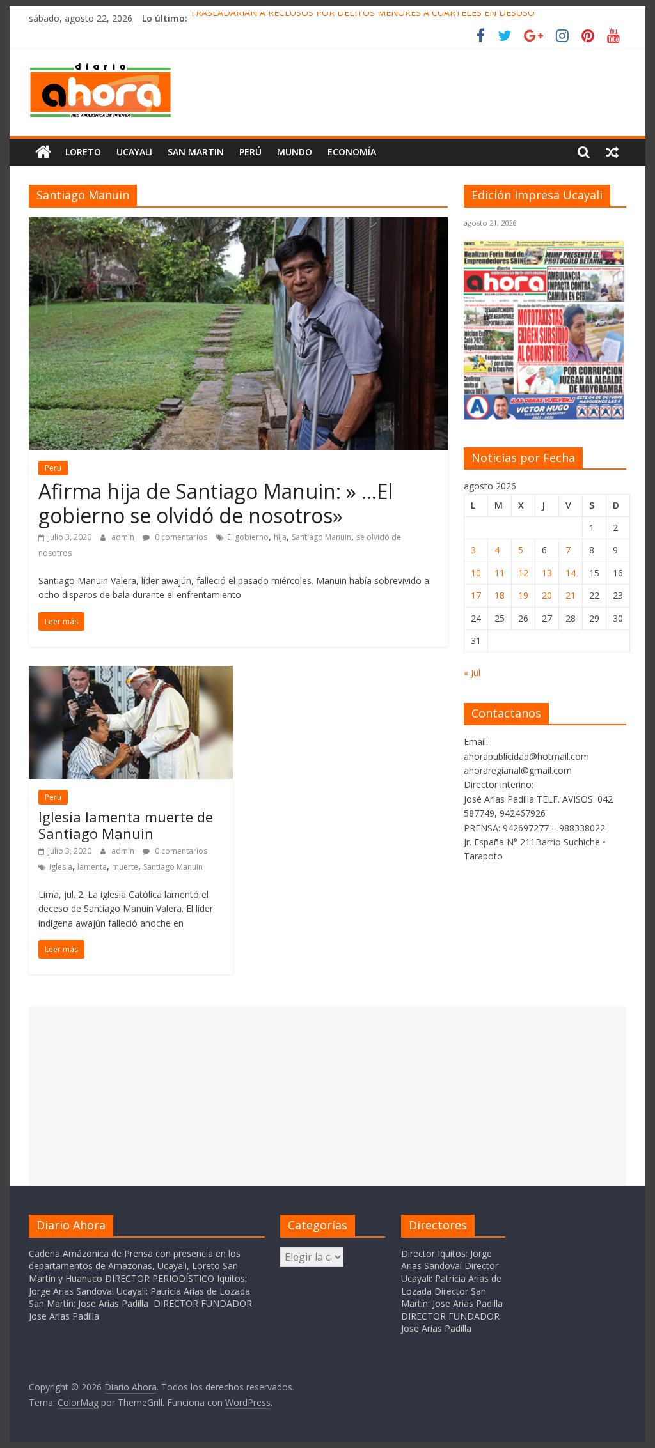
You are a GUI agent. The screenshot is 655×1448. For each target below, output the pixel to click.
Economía (352, 152)
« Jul (472, 672)
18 (499, 595)
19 (523, 595)
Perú (250, 152)
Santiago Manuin (321, 537)
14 (570, 573)
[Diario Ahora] (43, 152)
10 (476, 573)
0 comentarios (180, 537)
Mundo (294, 152)
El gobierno (248, 537)
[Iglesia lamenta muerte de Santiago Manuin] (131, 673)
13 (547, 573)
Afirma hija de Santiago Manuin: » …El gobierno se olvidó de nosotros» (215, 503)
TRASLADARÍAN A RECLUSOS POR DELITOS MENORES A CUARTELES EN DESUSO (362, 18)
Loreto (83, 152)
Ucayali (134, 152)
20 (547, 595)
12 (523, 573)
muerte (125, 866)
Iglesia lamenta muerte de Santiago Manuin (125, 825)
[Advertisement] (327, 1095)
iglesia (60, 866)
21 (570, 595)
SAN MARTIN (196, 152)
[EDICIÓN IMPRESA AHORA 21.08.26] (545, 417)
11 (499, 573)
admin (123, 537)
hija (280, 537)
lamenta (92, 866)
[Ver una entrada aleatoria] (612, 152)
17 (476, 595)
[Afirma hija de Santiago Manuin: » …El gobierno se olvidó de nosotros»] (238, 225)
